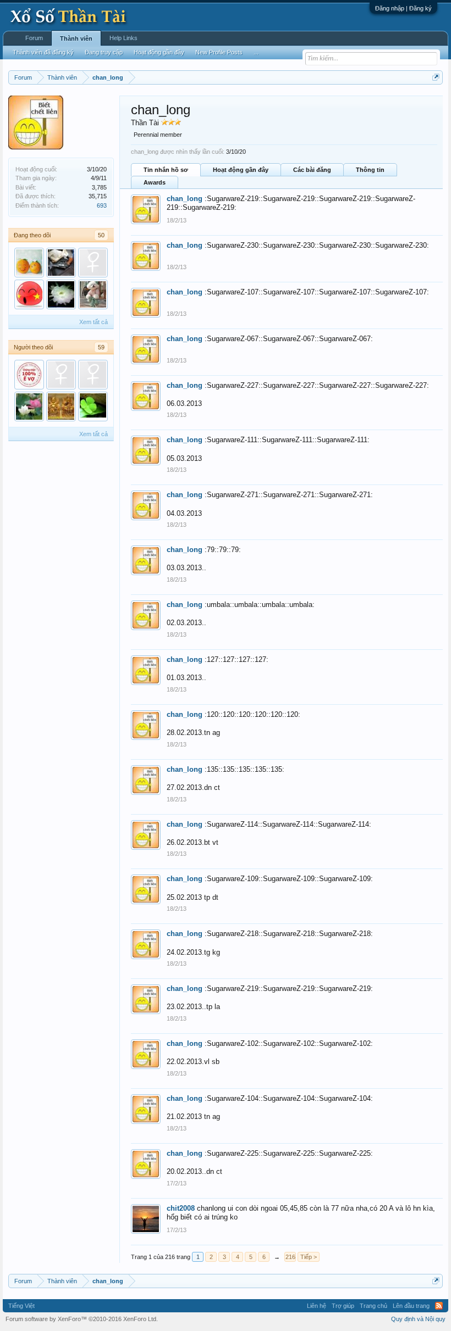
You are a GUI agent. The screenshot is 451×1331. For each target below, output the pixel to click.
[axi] (29, 374)
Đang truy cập (104, 52)
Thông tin (370, 169)
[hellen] (29, 406)
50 (101, 235)
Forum (34, 38)
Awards (155, 182)
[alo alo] (29, 294)
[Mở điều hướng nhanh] (435, 77)
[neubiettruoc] (61, 294)
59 (101, 347)
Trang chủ (373, 1305)
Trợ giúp (343, 1305)
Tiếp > (308, 1257)
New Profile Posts (219, 52)
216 (290, 1257)
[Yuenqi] (93, 406)
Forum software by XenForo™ (82, 1319)
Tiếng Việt (21, 1305)
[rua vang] (29, 262)
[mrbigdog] (93, 294)
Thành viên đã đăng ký (43, 52)
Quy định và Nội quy (418, 1319)
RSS (439, 1306)
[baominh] (61, 374)
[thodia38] (61, 406)
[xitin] (93, 262)
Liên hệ (316, 1305)
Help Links (123, 38)
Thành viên (76, 38)
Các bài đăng (312, 169)
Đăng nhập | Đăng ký (403, 8)
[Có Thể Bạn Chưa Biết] (61, 262)
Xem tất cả (93, 322)
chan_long (184, 198)
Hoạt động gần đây (240, 169)
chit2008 (181, 1208)
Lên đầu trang (411, 1305)
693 (102, 205)
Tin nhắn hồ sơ (166, 169)
